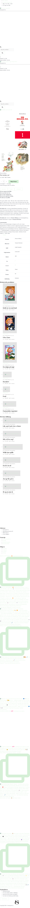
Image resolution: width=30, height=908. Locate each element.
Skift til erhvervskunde (7, 14)
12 (15, 264)
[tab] (4, 189)
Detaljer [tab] (4, 234)
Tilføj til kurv (13, 181)
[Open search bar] (0, 47)
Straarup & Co (3, 9)
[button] (15, 64)
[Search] (2, 53)
